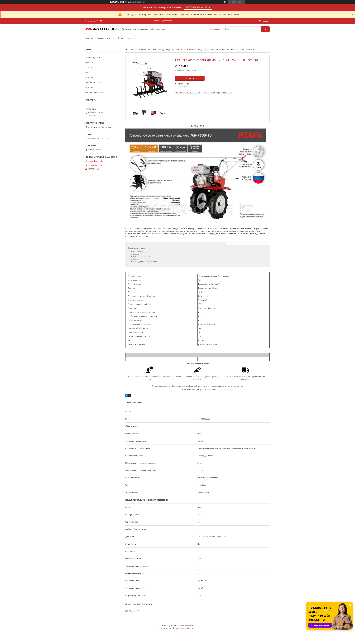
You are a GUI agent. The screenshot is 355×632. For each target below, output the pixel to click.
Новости (89, 62)
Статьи (88, 67)
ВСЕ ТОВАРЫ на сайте (198, 7)
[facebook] (126, 396)
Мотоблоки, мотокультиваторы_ (186, 49)
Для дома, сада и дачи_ (158, 49)
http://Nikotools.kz (95, 161)
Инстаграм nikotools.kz (95, 92)
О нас (120, 38)
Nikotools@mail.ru (95, 165)
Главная (89, 38)
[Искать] (265, 29)
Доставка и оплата (93, 82)
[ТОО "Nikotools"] (102, 29)
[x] (129, 396)
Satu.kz (190, 626)
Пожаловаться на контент (185, 628)
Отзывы (89, 77)
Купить (190, 78)
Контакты (131, 38)
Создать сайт (130, 2)
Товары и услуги (104, 38)
